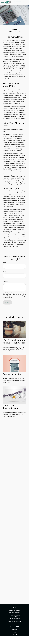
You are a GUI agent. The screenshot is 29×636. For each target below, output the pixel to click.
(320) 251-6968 (16, 610)
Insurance (14, 634)
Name (4, 262)
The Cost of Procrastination (10, 407)
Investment (14, 631)
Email (4, 272)
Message (5, 281)
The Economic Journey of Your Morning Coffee (14, 341)
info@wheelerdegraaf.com (14, 621)
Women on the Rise (12, 374)
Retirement (14, 629)
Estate (14, 632)
